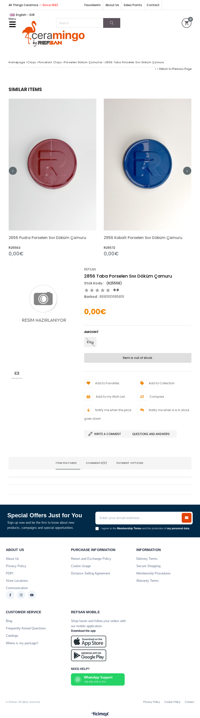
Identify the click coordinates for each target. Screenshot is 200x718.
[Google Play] (88, 655)
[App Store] (88, 641)
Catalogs (12, 635)
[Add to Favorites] (52, 177)
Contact (153, 5)
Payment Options (129, 463)
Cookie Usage (81, 566)
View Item (74, 177)
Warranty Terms (147, 581)
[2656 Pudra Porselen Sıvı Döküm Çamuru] (52, 164)
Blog (9, 621)
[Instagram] (21, 595)
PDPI (9, 573)
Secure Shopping (148, 566)
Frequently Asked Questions (26, 628)
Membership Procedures (153, 573)
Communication (17, 588)
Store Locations (17, 581)
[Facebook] (10, 595)
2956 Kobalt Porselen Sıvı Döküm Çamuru (143, 237)
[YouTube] (31, 595)
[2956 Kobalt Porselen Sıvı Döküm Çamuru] (147, 164)
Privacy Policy (16, 566)
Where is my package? (22, 643)
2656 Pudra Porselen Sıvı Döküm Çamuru (47, 237)
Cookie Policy (172, 701)
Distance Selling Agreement (90, 573)
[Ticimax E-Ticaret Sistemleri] (100, 714)
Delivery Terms (147, 559)
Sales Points (133, 5)
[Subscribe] (186, 518)
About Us (112, 5)
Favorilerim (92, 5)
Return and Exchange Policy (91, 559)
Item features (66, 463)
